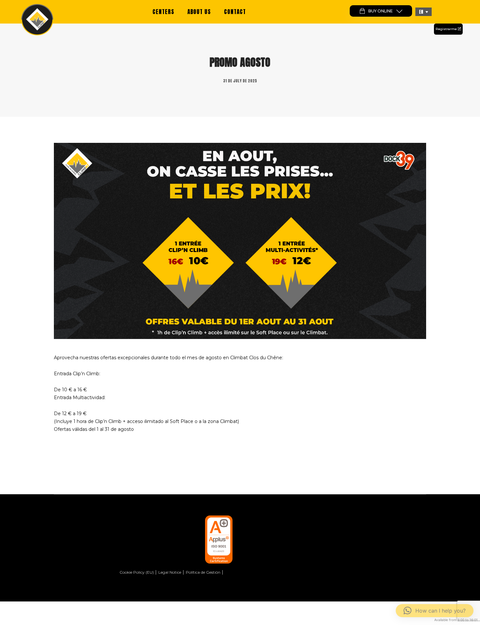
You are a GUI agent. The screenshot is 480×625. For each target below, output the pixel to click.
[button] (423, 12)
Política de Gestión (203, 572)
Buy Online (380, 10)
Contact (235, 12)
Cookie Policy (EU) (137, 572)
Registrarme (447, 29)
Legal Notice (169, 572)
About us (199, 12)
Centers (163, 12)
